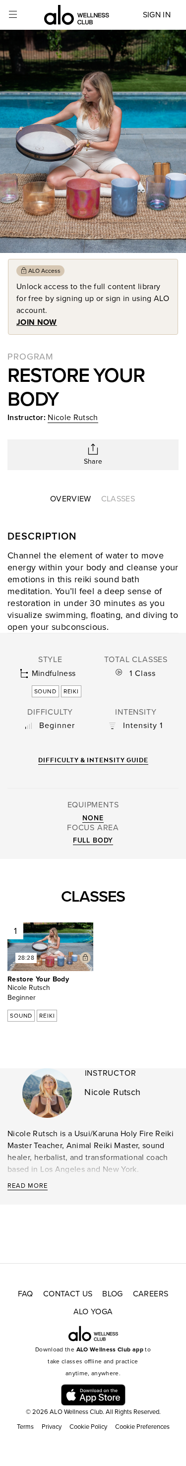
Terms (25, 1427)
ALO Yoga (93, 1312)
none (92, 818)
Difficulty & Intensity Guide (93, 760)
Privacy (52, 1427)
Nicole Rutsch (73, 418)
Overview (70, 499)
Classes (118, 499)
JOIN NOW (36, 322)
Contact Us (68, 1294)
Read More (27, 1186)
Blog (112, 1294)
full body (93, 840)
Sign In (157, 15)
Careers (150, 1294)
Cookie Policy (88, 1427)
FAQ (25, 1294)
